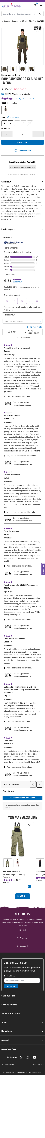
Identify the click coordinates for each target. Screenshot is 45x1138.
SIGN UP (11, 986)
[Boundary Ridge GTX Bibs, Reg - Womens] (17, 839)
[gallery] (22, 46)
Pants (14, 21)
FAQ (24, 930)
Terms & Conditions (8, 1064)
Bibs (30, 21)
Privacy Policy (38, 1064)
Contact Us (24, 946)
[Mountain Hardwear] (37, 28)
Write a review (28, 99)
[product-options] (5, 110)
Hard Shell (23, 21)
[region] (21, 1057)
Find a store (24, 938)
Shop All (22, 896)
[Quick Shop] (29, 886)
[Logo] (11, 5)
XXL (30, 123)
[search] (41, 13)
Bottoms (7, 21)
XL (23, 123)
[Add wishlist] (29, 824)
